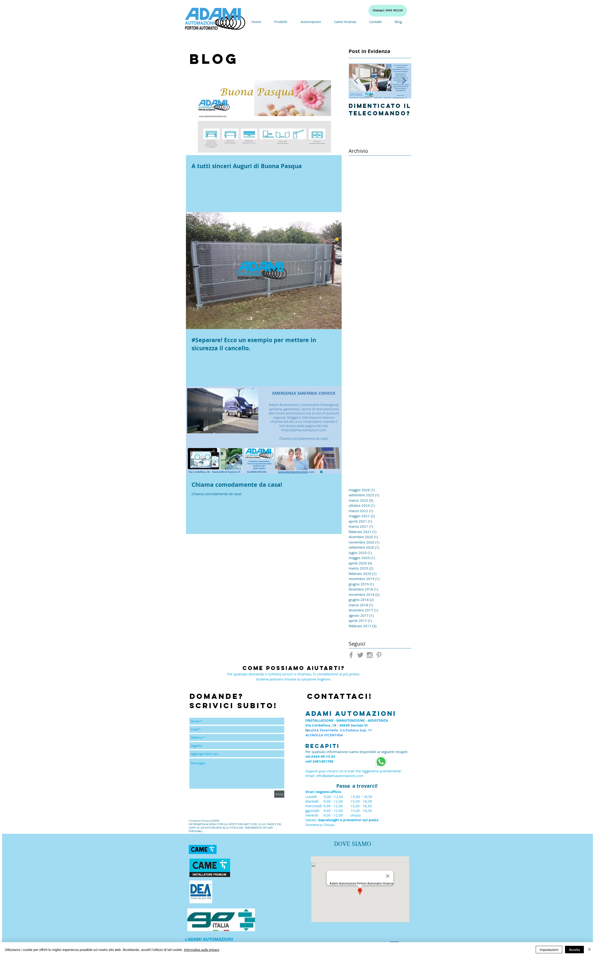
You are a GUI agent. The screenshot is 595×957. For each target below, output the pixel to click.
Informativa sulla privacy (201, 949)
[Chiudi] (589, 949)
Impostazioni (549, 949)
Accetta (574, 949)
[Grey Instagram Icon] (370, 655)
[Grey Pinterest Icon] (379, 655)
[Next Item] (404, 80)
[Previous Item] (356, 80)
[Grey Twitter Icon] (360, 655)
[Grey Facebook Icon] (351, 655)
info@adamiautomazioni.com (339, 775)
